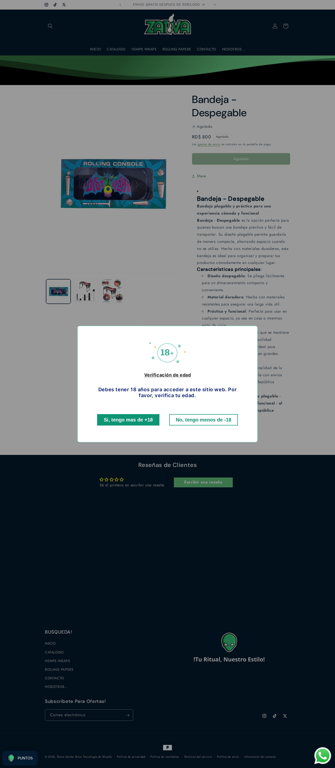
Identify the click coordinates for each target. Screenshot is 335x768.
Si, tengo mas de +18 (128, 419)
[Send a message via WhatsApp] (323, 756)
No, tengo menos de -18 (203, 419)
